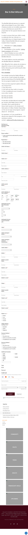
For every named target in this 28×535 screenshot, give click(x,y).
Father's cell (4, 298)
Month (2, 197)
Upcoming (14, 499)
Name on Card (3, 385)
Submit (10, 394)
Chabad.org (11, 519)
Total (2, 365)
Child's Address (5, 168)
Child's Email (4, 153)
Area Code (3, 162)
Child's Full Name (5, 146)
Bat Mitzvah (3, 343)
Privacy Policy (21, 519)
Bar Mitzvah (3, 334)
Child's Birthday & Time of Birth (5, 192)
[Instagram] (17, 524)
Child (3, 227)
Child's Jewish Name (4, 184)
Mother (3, 253)
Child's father (4, 247)
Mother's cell (4, 267)
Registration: (4, 139)
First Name (3, 130)
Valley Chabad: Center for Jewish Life (11, 1)
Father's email (5, 308)
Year (11, 197)
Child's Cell (4, 158)
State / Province (23, 176)
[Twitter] (14, 524)
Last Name (16, 130)
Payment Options (5, 333)
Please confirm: (5, 133)
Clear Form (19, 394)
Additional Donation (6, 351)
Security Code (24, 381)
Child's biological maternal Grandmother (5, 241)
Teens (15, 460)
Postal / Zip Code (4, 180)
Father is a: (4, 313)
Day (6, 197)
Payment (3, 370)
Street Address (4, 172)
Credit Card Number (4, 381)
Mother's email (5, 277)
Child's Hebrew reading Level (4, 324)
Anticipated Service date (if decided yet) (5, 205)
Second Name (16, 189)
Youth (14, 9)
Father (3, 283)
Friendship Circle (14, 486)
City (2, 176)
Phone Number (4, 165)
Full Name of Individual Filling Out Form (5, 125)
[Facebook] (10, 524)
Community (14, 434)
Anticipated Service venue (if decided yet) (5, 220)
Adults (14, 473)
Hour (7, 200)
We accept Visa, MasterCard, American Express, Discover (11, 374)
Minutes (12, 200)
